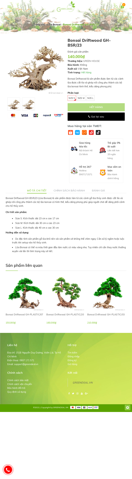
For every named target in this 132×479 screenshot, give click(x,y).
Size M (81, 98)
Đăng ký (72, 360)
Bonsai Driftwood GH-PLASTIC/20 (65, 314)
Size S (72, 98)
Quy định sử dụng (16, 391)
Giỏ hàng (72, 364)
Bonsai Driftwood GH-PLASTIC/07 (24, 314)
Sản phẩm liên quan (24, 265)
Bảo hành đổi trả (16, 388)
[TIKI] (77, 132)
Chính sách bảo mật (18, 380)
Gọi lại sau (97, 116)
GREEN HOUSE (91, 61)
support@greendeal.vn (26, 364)
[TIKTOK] (98, 132)
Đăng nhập (73, 356)
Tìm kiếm (72, 352)
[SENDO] (91, 132)
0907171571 (85, 174)
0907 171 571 (26, 360)
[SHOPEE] (70, 132)
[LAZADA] (84, 132)
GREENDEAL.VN (83, 382)
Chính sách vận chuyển (19, 384)
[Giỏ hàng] (122, 7)
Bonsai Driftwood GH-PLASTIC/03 (106, 314)
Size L (90, 98)
